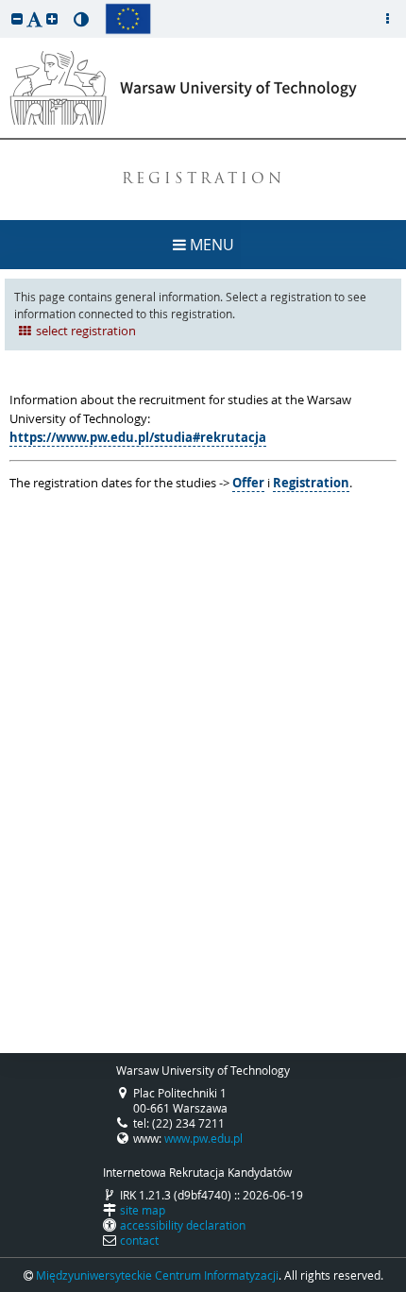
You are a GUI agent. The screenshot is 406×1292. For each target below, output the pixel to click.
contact (139, 1240)
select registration (86, 331)
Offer (248, 482)
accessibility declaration (182, 1224)
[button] (17, 18)
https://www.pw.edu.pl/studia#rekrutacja (137, 437)
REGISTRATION (203, 180)
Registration (311, 482)
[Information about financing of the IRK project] (128, 19)
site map (142, 1209)
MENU (210, 244)
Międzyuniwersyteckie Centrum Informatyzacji (157, 1275)
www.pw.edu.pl (203, 1138)
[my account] (387, 19)
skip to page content (4, 4)
